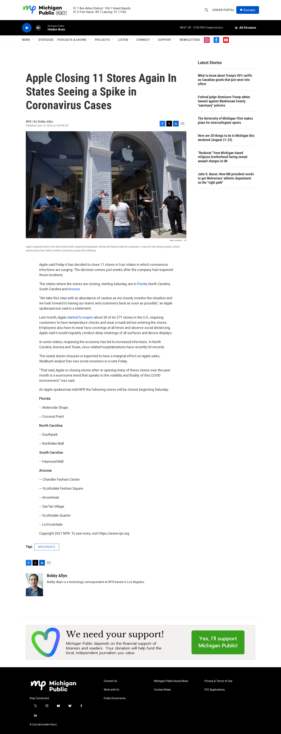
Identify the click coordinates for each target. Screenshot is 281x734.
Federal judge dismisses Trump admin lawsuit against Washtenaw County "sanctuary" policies (224, 101)
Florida (142, 284)
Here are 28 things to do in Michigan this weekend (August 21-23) (226, 138)
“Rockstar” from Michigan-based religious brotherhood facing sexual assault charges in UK (222, 157)
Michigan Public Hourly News (171, 681)
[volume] (38, 28)
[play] (27, 28)
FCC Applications (215, 689)
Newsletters (190, 39)
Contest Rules (162, 689)
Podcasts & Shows (72, 39)
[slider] (44, 28)
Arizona (74, 289)
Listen (123, 39)
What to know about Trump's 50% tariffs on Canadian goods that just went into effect (225, 79)
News (26, 39)
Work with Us (111, 689)
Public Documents (115, 698)
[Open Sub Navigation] (33, 39)
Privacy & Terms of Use (218, 681)
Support (164, 39)
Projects (102, 39)
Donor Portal (223, 9)
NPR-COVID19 (46, 546)
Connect (143, 39)
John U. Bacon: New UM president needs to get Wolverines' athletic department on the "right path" (226, 178)
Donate (249, 10)
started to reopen (80, 317)
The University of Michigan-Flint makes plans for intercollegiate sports (225, 120)
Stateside (46, 39)
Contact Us (110, 681)
